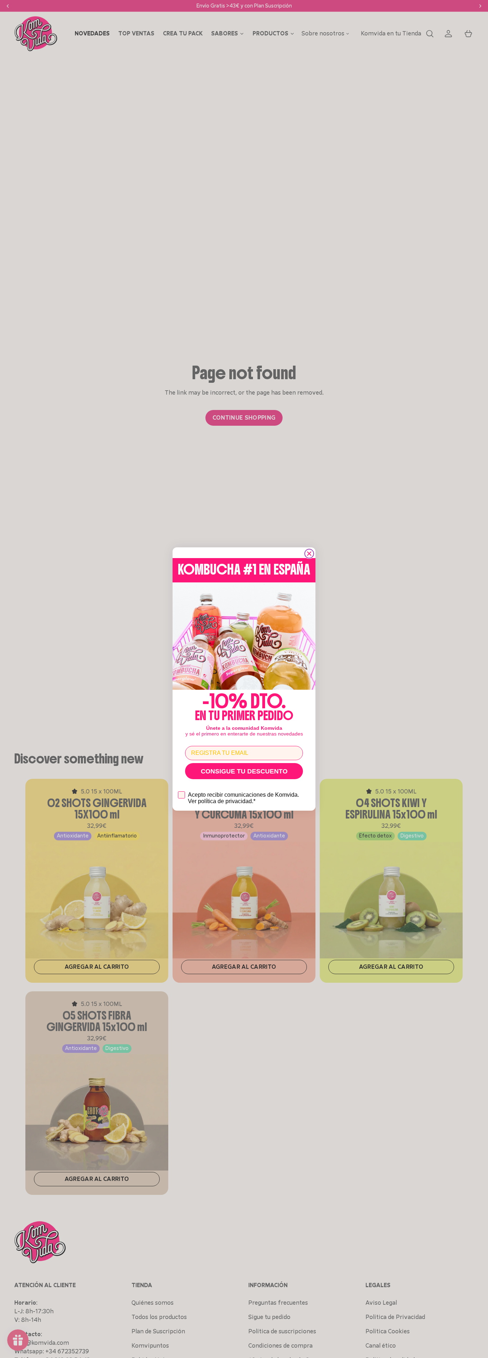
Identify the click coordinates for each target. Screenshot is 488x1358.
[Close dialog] (309, 553)
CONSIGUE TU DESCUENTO (244, 771)
